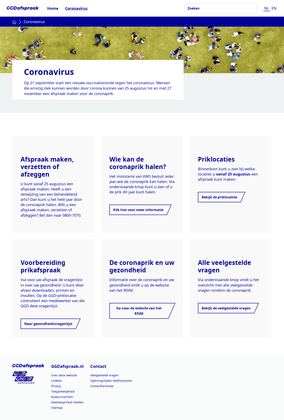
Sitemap (57, 408)
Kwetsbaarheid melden (67, 402)
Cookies (56, 381)
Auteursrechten (62, 397)
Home (52, 8)
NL (266, 8)
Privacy (56, 386)
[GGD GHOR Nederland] (28, 377)
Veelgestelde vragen (104, 375)
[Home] (14, 21)
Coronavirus (76, 8)
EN (274, 8)
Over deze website (64, 375)
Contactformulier (102, 386)
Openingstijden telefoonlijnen (111, 381)
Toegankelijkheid (63, 391)
